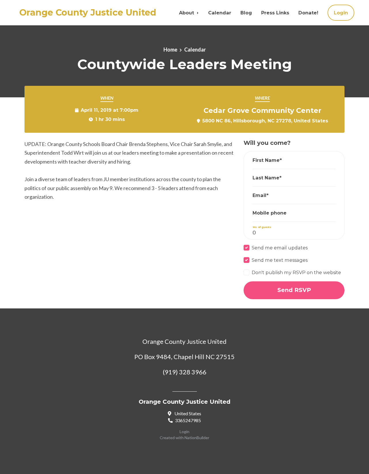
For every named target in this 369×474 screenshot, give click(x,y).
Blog (246, 13)
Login (341, 13)
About (187, 13)
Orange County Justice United (87, 12)
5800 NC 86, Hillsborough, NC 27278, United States (265, 121)
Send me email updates (280, 248)
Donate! (308, 13)
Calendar (219, 13)
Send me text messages (280, 260)
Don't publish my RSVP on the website (296, 272)
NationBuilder (196, 437)
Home (170, 49)
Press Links (275, 13)
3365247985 (188, 420)
